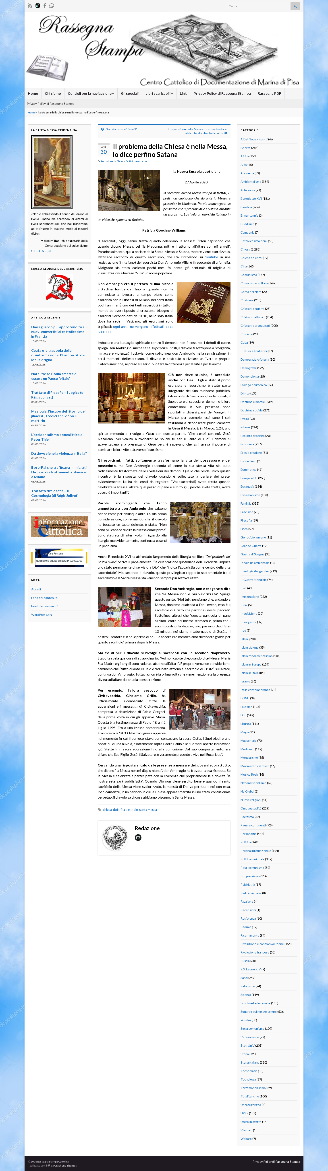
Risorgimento (250, 935)
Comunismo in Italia (254, 283)
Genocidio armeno (253, 537)
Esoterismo (248, 461)
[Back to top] (318, 1161)
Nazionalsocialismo (253, 783)
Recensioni (248, 910)
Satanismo (248, 986)
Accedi (36, 589)
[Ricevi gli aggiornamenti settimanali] (51, 5)
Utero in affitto (251, 1122)
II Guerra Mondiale (254, 579)
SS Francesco (250, 1037)
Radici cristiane (251, 893)
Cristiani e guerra (252, 308)
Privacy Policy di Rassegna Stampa (222, 93)
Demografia (249, 368)
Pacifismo (247, 817)
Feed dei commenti (44, 606)
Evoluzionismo (250, 495)
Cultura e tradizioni (254, 351)
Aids (244, 164)
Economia (247, 444)
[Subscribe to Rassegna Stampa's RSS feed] (30, 5)
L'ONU (245, 698)
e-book (245, 427)
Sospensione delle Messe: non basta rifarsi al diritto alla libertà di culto (197, 131)
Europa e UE (249, 478)
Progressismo (250, 876)
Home (33, 93)
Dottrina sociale (252, 410)
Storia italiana (250, 1062)
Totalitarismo (250, 1096)
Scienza (246, 994)
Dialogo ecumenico (254, 385)
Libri (243, 715)
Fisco (244, 529)
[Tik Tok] (37, 5)
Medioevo (247, 749)
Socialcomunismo (252, 1028)
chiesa (107, 809)
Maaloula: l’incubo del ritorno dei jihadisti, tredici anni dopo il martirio (58, 416)
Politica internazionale (256, 851)
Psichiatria (248, 884)
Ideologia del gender (255, 571)
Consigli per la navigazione (90, 93)
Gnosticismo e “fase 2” (121, 129)
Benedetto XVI (251, 198)
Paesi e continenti (253, 825)
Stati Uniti (248, 1045)
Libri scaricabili (158, 93)
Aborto (246, 148)
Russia (245, 961)
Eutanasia (247, 486)
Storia (245, 1054)
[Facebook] (44, 5)
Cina (244, 266)
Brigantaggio (249, 215)
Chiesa (120, 161)
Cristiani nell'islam (253, 317)
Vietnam (246, 1130)
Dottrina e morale (136, 161)
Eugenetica (248, 469)
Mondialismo (249, 757)
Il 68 (244, 588)
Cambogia (247, 232)
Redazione (107, 161)
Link (183, 93)
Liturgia (246, 723)
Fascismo (247, 512)
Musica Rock (249, 774)
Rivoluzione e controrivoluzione (262, 944)
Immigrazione (250, 596)
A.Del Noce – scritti (254, 139)
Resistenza (248, 918)
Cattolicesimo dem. (254, 241)
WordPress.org (41, 614)
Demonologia (250, 376)
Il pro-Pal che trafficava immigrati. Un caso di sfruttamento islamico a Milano (59, 472)
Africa (245, 156)
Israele (245, 681)
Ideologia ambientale (255, 563)
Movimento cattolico (255, 766)
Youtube (211, 257)
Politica (246, 842)
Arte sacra (248, 190)
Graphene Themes (65, 1165)
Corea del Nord (251, 292)
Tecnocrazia (249, 1071)
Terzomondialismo (253, 1088)
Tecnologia (248, 1079)
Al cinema (247, 173)
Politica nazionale (252, 859)
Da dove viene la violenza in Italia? (59, 453)
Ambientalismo (251, 181)
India (244, 605)
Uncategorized (251, 1105)
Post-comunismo (252, 867)
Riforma (246, 927)
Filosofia (246, 520)
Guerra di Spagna (252, 554)
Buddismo (247, 224)
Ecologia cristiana (253, 436)
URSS (244, 1113)
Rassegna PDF (269, 93)
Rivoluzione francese (255, 952)
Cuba (244, 342)
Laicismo (246, 707)
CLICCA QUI (41, 251)
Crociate (247, 334)
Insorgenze (248, 622)
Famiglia (246, 503)
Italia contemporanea (255, 690)
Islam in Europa (251, 664)
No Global (247, 791)
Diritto (245, 393)
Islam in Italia (250, 673)
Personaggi (248, 834)
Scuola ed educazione (255, 1003)
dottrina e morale (125, 809)
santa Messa (148, 809)
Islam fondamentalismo (257, 656)
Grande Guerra (251, 546)
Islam (244, 639)
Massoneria (249, 740)
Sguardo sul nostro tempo (259, 1011)
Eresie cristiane (251, 452)
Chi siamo (53, 93)
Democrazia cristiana (255, 359)
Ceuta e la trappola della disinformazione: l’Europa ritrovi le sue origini (58, 355)
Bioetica (246, 207)
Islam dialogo (250, 647)
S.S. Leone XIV (251, 969)
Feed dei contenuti (44, 598)
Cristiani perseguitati (255, 325)
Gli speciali (130, 93)
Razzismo (247, 901)
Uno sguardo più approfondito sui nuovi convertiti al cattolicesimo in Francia (59, 331)
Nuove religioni (251, 800)
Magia (245, 732)
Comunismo (249, 275)
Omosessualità (251, 808)
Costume (247, 300)
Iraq (243, 630)
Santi (244, 978)
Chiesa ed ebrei (251, 258)
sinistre (246, 1020)
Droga (245, 419)
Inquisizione (249, 613)
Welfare (246, 1138)
